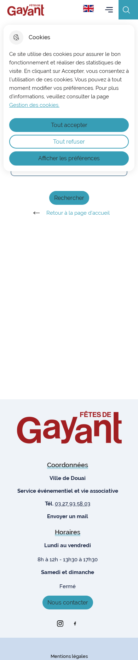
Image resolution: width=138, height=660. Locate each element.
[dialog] (69, 98)
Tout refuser (69, 141)
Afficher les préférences (69, 158)
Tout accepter (69, 125)
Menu (109, 10)
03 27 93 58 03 (72, 503)
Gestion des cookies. (34, 105)
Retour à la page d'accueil (78, 213)
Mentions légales (69, 656)
